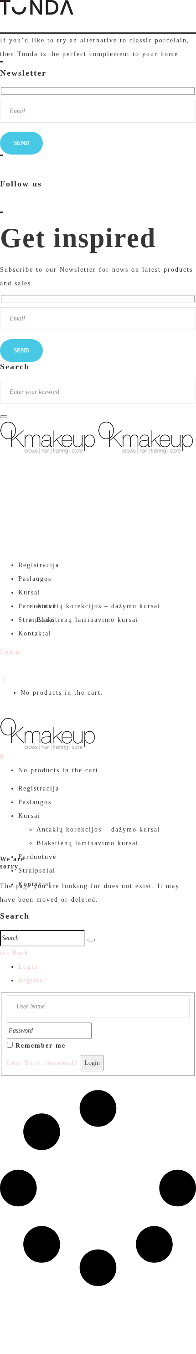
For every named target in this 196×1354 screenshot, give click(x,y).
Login (28, 966)
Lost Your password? (42, 1062)
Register (32, 980)
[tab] (107, 967)
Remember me (40, 1045)
